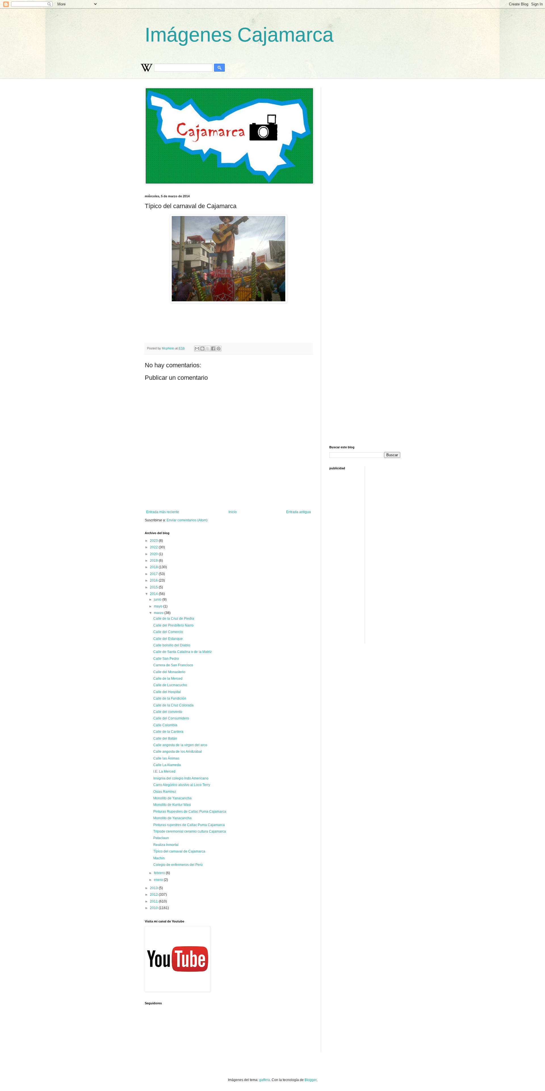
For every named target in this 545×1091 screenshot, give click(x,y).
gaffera (264, 1080)
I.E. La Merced (164, 771)
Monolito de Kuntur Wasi (172, 805)
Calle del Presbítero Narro (173, 625)
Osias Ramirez (164, 792)
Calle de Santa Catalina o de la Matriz (182, 652)
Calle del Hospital (167, 692)
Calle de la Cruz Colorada (173, 705)
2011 (154, 901)
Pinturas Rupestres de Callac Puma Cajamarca (189, 812)
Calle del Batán (165, 739)
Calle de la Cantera (168, 732)
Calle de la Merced (168, 679)
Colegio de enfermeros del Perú (178, 865)
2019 (154, 561)
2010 (154, 908)
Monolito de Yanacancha (172, 798)
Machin (159, 858)
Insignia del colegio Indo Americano (180, 778)
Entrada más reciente (162, 512)
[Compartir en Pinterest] (218, 348)
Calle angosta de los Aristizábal (177, 752)
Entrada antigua (298, 512)
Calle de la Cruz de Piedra (173, 619)
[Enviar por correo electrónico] (197, 348)
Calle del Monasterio (169, 672)
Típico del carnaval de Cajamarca (179, 851)
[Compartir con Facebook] (213, 348)
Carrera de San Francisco (173, 665)
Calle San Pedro (166, 659)
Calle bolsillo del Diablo (171, 645)
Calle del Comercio (168, 632)
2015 (154, 587)
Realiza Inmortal (166, 845)
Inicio (233, 512)
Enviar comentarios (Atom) (187, 520)
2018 (154, 567)
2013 (154, 888)
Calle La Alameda (167, 765)
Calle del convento (167, 712)
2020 (154, 554)
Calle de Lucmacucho (170, 685)
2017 (154, 574)
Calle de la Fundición (169, 698)
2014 (154, 594)
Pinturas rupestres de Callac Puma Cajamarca (189, 825)
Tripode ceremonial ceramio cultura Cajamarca (189, 831)
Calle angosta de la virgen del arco (180, 745)
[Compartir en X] (208, 348)
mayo (158, 606)
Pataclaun (161, 838)
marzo (159, 613)
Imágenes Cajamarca (239, 35)
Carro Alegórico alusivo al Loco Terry (181, 785)
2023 (154, 541)
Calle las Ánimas (166, 758)
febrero (160, 873)
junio (158, 599)
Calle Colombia (165, 725)
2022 (154, 547)
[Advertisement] (282, 322)
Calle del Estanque (168, 639)
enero (159, 880)
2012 (154, 895)
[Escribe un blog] (202, 348)
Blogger (310, 1080)
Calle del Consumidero (171, 718)
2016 (154, 580)
